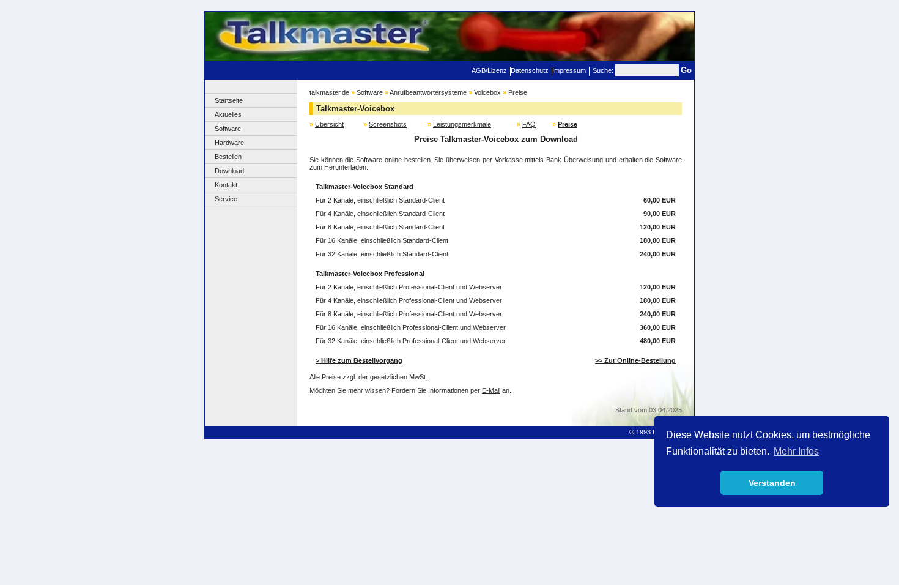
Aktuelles (228, 114)
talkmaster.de (329, 92)
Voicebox (487, 92)
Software (228, 128)
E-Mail (491, 390)
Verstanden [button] (772, 483)
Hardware (229, 142)
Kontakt (226, 184)
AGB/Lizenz (489, 70)
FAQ (529, 124)
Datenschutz (530, 70)
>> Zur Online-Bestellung (635, 360)
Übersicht (329, 124)
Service (226, 199)
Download (229, 170)
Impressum (569, 70)
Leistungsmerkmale (462, 124)
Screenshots (388, 124)
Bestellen (228, 156)
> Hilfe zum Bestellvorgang (359, 360)
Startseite (229, 100)
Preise (517, 92)
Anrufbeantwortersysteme (428, 92)
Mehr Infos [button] (796, 451)
